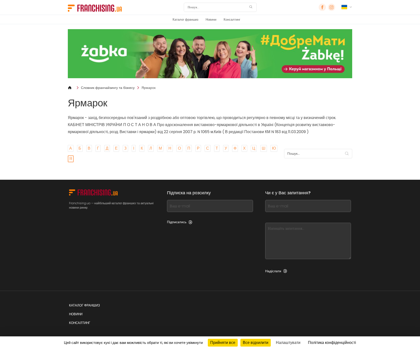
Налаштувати (288, 342)
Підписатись (176, 222)
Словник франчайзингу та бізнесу (108, 87)
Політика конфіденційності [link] (332, 342)
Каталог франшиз (185, 19)
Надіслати (273, 271)
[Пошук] (251, 7)
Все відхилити (255, 342)
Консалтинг (232, 19)
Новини (211, 19)
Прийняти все (222, 342)
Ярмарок (148, 87)
